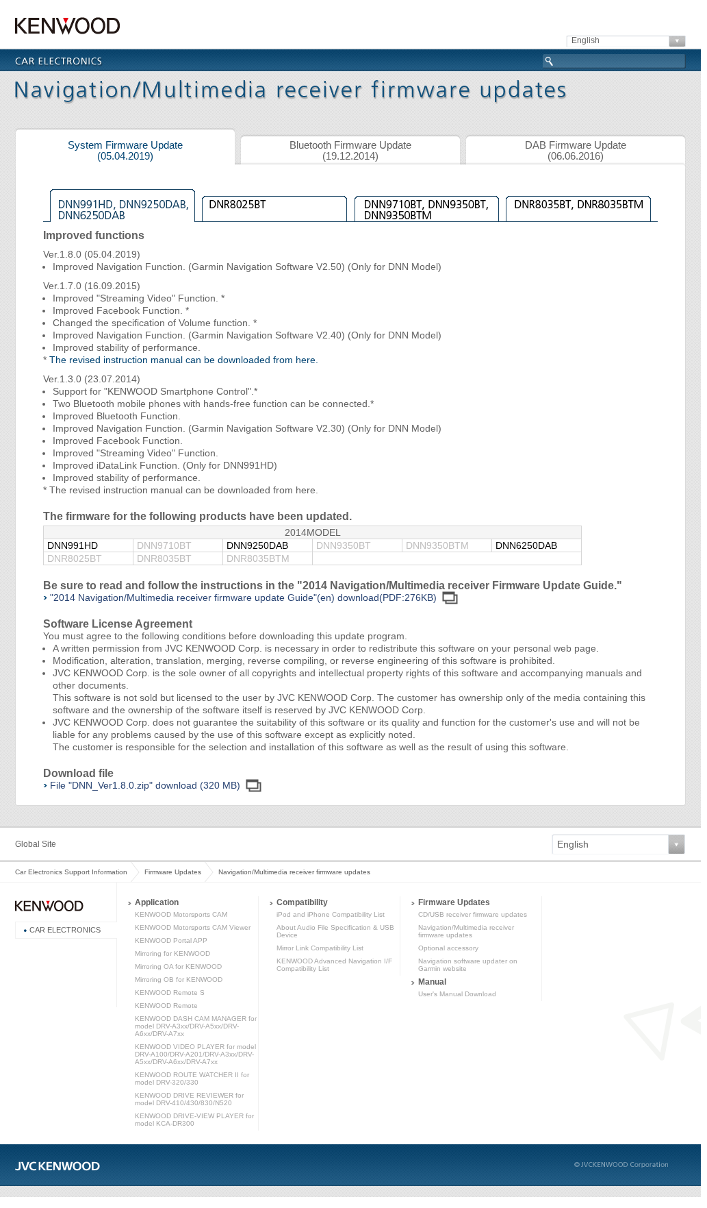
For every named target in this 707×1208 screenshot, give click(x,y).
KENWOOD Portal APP (171, 940)
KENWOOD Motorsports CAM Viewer (192, 927)
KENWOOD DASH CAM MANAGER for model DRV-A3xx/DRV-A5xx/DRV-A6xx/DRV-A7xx (196, 1026)
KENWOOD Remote (166, 1005)
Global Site (35, 844)
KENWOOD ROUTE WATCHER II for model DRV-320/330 (192, 1078)
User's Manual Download (457, 994)
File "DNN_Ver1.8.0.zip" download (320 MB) (145, 785)
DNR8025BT (274, 204)
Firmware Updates (172, 872)
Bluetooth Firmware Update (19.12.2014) (350, 150)
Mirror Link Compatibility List (320, 948)
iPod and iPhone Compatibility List (331, 914)
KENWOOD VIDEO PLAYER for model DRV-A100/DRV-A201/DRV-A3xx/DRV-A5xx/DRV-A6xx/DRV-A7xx (195, 1054)
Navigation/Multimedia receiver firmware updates (466, 931)
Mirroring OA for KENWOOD (178, 966)
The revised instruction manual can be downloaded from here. (183, 359)
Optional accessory (448, 948)
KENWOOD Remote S (170, 992)
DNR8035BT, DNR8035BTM (578, 204)
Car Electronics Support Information (71, 872)
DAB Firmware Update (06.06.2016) (575, 150)
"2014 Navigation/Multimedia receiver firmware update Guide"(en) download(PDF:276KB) (243, 597)
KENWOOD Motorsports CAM (181, 914)
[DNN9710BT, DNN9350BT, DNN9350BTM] (426, 204)
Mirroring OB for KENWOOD (178, 979)
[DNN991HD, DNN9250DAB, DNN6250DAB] (122, 204)
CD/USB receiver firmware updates (472, 914)
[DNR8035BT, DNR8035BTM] (578, 204)
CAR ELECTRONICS (65, 930)
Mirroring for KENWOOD (172, 953)
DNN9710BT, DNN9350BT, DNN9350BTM (426, 204)
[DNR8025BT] (274, 204)
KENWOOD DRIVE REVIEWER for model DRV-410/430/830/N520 (189, 1099)
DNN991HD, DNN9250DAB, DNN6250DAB (122, 204)
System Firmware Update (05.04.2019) (125, 150)
